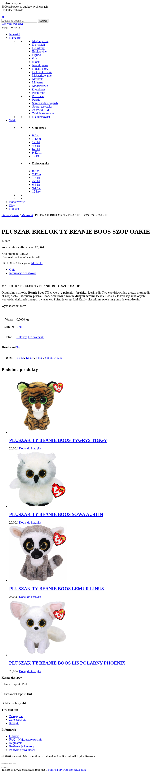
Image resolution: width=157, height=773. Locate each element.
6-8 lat (36, 149)
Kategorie (15, 37)
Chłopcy (21, 337)
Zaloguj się (16, 716)
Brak (19, 326)
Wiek (12, 120)
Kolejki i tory (40, 68)
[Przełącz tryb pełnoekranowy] (6, 763)
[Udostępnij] (10, 763)
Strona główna (10, 215)
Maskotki (37, 79)
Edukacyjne (39, 51)
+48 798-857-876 (12, 24)
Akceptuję (80, 769)
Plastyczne (38, 92)
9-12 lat (36, 152)
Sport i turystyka (42, 106)
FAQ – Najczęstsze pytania (25, 739)
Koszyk (14, 723)
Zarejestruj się (17, 719)
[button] (11, 27)
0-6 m (35, 135)
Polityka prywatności (22, 749)
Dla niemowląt (41, 116)
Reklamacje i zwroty (21, 746)
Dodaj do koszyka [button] (30, 448)
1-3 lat (36, 142)
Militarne (37, 82)
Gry (34, 58)
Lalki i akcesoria (42, 72)
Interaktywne (40, 65)
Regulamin (15, 743)
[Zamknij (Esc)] (14, 763)
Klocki (36, 61)
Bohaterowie (17, 201)
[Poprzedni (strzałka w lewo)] (3, 767)
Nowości (14, 34)
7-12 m (36, 138)
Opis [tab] (12, 269)
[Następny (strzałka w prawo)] (6, 767)
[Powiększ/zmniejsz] (3, 763)
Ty (18, 347)
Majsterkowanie (42, 75)
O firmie (14, 736)
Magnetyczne (40, 41)
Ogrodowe (38, 89)
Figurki (36, 55)
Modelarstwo (40, 85)
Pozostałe (38, 96)
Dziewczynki (36, 337)
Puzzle (36, 99)
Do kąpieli (38, 44)
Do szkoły (38, 48)
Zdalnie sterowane (43, 113)
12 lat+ (36, 156)
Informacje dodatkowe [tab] (22, 273)
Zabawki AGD (41, 110)
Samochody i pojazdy (45, 103)
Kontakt (14, 208)
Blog (12, 205)
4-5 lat (36, 145)
